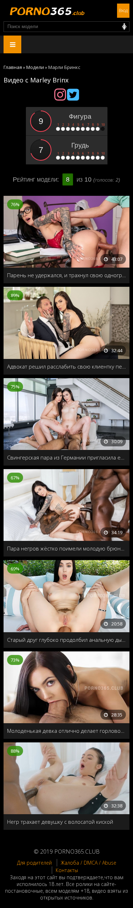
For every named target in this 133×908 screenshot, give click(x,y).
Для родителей (34, 862)
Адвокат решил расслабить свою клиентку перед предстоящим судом (66, 366)
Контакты (67, 870)
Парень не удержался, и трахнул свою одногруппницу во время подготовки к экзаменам (66, 275)
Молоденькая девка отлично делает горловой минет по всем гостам (66, 730)
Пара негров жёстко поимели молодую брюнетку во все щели (66, 548)
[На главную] (46, 10)
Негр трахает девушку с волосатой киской (60, 821)
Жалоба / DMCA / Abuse (88, 862)
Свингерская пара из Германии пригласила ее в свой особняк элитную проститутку (66, 457)
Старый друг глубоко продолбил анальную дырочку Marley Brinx (66, 639)
